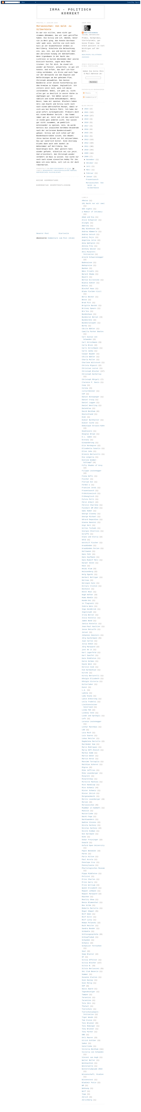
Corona (85, 388)
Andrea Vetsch (88, 234)
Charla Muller (88, 360)
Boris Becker (88, 297)
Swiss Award (87, 989)
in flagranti (88, 603)
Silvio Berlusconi (90, 969)
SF (83, 957)
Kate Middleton (89, 658)
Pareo (84, 854)
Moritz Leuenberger (91, 799)
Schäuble (86, 931)
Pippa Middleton (89, 874)
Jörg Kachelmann (89, 638)
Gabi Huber (87, 511)
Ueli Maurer (87, 1038)
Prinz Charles (88, 879)
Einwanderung (88, 443)
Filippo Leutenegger (91, 471)
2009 (86, 153)
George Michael (89, 517)
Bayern (85, 277)
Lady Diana (87, 696)
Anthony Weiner (89, 249)
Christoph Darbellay (91, 374)
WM (83, 1085)
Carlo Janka (87, 351)
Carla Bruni (87, 345)
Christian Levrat (90, 368)
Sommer (85, 974)
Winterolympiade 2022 (92, 1069)
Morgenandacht (88, 796)
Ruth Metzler (88, 926)
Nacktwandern (88, 819)
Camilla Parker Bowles (93, 332)
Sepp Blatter (88, 954)
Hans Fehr (86, 554)
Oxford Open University (93, 845)
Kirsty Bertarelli (90, 676)
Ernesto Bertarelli (91, 454)
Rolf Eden (86, 914)
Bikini (85, 286)
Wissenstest (87, 1080)
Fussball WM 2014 (90, 508)
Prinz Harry (87, 882)
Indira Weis (87, 606)
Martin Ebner (88, 756)
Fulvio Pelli (88, 499)
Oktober (90, 163)
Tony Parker (87, 1032)
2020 (86, 116)
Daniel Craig (88, 400)
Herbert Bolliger (90, 577)
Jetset (85, 632)
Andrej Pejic (88, 237)
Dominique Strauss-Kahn (93, 426)
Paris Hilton (88, 857)
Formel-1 (86, 485)
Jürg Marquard (88, 647)
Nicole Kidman (88, 831)
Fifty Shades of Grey (92, 465)
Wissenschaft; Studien (93, 1074)
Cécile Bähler (88, 357)
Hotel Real (87, 592)
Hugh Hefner (87, 595)
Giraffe (85, 534)
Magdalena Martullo (91, 741)
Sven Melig (87, 983)
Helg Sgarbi (87, 574)
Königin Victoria (90, 681)
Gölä (84, 540)
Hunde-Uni (86, 600)
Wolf (84, 1091)
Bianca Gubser (88, 283)
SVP (83, 986)
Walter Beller (88, 1060)
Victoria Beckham (90, 1049)
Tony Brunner (88, 1029)
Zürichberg (87, 1100)
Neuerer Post (42, 233)
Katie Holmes (88, 661)
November (91, 160)
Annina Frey (87, 246)
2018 (86, 123)
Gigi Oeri (86, 525)
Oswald (85, 843)
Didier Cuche (88, 423)
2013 (86, 140)
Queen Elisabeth (89, 888)
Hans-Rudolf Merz (90, 560)
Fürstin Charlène (90, 505)
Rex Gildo (86, 905)
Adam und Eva (88, 217)
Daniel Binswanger (90, 397)
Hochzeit (86, 589)
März (88, 170)
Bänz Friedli (88, 271)
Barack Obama (88, 274)
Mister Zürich (88, 793)
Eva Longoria (88, 457)
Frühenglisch (88, 496)
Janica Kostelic (89, 624)
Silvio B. (86, 966)
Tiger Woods (87, 1017)
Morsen (73, 170)
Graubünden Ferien (90, 548)
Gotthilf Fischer (90, 543)
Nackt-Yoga (87, 817)
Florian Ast (87, 482)
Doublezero (87, 431)
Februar (90, 173)
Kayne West (87, 664)
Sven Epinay (87, 980)
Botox (84, 300)
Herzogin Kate (88, 583)
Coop (84, 385)
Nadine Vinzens (89, 822)
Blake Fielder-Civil (91, 291)
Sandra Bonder (88, 929)
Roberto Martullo (90, 908)
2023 (86, 109)
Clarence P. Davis (90, 382)
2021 (86, 112)
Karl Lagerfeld (89, 653)
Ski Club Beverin (90, 971)
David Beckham (88, 411)
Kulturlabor (87, 684)
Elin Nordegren (89, 446)
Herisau (85, 580)
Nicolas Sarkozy (89, 828)
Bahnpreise (87, 265)
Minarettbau (87, 779)
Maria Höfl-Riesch (90, 750)
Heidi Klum (87, 569)
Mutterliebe (87, 814)
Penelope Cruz (88, 862)
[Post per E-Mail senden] (73, 168)
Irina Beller (88, 615)
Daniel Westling (89, 406)
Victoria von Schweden (93, 1052)
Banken (85, 268)
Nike (84, 837)
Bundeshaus (87, 314)
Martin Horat (88, 759)
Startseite (64, 233)
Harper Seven (88, 563)
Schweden (86, 940)
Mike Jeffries (88, 770)
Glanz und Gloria (90, 537)
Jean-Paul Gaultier (91, 627)
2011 (86, 146)
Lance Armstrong (89, 699)
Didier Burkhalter (90, 420)
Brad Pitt (86, 303)
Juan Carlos (87, 641)
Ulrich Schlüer (89, 1040)
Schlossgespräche (90, 934)
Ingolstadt (87, 612)
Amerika (85, 226)
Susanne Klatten (89, 977)
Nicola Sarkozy (89, 825)
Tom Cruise (87, 1020)
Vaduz (84, 1043)
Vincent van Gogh (90, 1057)
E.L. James (87, 437)
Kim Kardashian (89, 670)
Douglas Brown (88, 434)
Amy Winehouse (88, 229)
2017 (86, 126)
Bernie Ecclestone (90, 280)
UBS (83, 1035)
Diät (84, 417)
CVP (83, 394)
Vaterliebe (87, 1046)
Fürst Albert (88, 502)
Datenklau (86, 408)
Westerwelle (87, 1066)
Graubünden (87, 546)
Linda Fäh (86, 710)
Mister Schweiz (89, 791)
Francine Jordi (89, 488)
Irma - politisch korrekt (71, 11)
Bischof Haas (88, 289)
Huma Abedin (87, 598)
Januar (90, 177)
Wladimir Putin (89, 1083)
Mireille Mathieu (90, 782)
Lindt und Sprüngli (91, 716)
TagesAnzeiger (88, 992)
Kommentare (90, 97)
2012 (86, 143)
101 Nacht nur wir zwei (93, 203)
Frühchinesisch (89, 493)
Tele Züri (86, 1003)
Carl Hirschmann (89, 342)
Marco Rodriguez (89, 747)
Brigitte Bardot (89, 306)
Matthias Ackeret (90, 765)
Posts (87, 93)
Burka (84, 326)
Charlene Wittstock (91, 363)
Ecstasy (85, 440)
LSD (83, 730)
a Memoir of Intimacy (92, 212)
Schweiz (85, 943)
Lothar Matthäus (89, 727)
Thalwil (85, 1006)
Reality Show (88, 900)
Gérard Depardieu (90, 520)
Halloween (86, 551)
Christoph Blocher (61, 170)
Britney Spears (89, 308)
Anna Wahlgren (88, 243)
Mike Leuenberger (90, 773)
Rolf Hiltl (87, 917)
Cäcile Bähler (88, 329)
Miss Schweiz (88, 788)
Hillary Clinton (89, 586)
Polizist (86, 876)
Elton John (87, 451)
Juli (88, 166)
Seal (84, 951)
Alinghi (85, 223)
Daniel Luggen (88, 403)
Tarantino (86, 1000)
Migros (85, 767)
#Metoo (85, 201)
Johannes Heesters (90, 635)
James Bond (87, 621)
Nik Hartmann (88, 834)
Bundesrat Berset (90, 317)
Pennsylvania (88, 865)
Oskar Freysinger (90, 840)
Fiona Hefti (87, 476)
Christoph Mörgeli (90, 379)
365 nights (87, 209)
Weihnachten (87, 1063)
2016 (86, 129)
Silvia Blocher (55, 172)
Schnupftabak (88, 937)
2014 (86, 136)
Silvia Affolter (89, 960)
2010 (86, 150)
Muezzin (85, 811)
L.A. (84, 690)
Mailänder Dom (88, 744)
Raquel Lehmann (89, 891)
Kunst (84, 687)
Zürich (85, 1097)
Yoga (84, 1094)
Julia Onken (87, 644)
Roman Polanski (89, 923)
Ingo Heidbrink (89, 609)
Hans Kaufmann (88, 557)
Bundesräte (48, 170)
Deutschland (87, 414)
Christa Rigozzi (89, 365)
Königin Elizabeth (90, 679)
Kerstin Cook (88, 667)
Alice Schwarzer (89, 220)
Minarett (86, 776)
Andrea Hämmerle (89, 232)
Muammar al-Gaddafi (91, 808)
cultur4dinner (88, 391)
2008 (86, 157)
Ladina (85, 693)
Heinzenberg (87, 572)
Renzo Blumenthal (90, 902)
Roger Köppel (88, 911)
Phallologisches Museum (93, 868)
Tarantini (86, 997)
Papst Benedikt (89, 851)
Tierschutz (87, 1009)
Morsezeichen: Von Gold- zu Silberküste (95, 185)
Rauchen (85, 897)
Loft (84, 719)
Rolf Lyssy (87, 920)
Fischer (85, 479)
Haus (84, 566)
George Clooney (89, 514)
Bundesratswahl (89, 323)
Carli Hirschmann (90, 348)
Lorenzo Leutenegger (91, 722)
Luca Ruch (86, 733)
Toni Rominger (88, 1026)
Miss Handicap (88, 785)
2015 (86, 133)
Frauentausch (92, 180)
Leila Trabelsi (89, 702)
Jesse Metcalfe (89, 629)
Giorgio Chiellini (90, 531)
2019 (86, 119)
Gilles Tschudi (89, 528)
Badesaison (87, 263)
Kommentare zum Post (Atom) (61, 238)
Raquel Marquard (89, 894)
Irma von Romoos (91, 32)
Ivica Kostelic (89, 618)
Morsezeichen (42, 172)
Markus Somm (87, 753)
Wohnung (85, 1088)
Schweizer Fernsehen (91, 946)
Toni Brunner (88, 1023)
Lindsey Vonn (88, 713)
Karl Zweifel (88, 655)
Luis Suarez (87, 736)
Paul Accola (87, 860)
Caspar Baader (88, 354)
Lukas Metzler (88, 738)
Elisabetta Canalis (91, 448)
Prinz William (88, 885)
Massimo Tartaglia (90, 762)
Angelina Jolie (89, 240)
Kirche (85, 673)
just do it (87, 650)
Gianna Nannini (89, 522)
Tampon (85, 995)
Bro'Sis (85, 311)
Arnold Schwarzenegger (93, 257)
